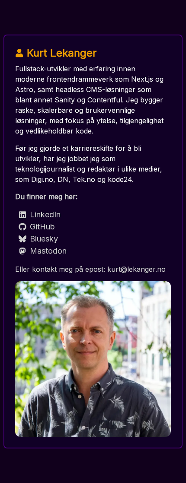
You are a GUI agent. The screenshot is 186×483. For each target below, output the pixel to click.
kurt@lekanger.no (136, 269)
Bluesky (44, 238)
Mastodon (48, 250)
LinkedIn (45, 214)
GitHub (42, 226)
